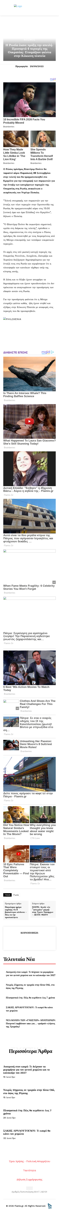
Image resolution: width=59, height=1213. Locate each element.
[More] (44, 941)
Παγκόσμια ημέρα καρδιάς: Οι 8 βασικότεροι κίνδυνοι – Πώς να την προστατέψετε (16, 912)
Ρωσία (16, 895)
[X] (22, 941)
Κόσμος (29, 39)
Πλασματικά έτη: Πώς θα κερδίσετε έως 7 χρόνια (30, 997)
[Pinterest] (29, 941)
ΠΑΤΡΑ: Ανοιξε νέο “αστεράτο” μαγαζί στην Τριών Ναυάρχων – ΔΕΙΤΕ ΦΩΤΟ (42, 911)
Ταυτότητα (29, 1170)
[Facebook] (14, 941)
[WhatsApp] (37, 941)
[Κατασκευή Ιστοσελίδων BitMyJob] (49, 1206)
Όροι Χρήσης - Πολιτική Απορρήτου (29, 1161)
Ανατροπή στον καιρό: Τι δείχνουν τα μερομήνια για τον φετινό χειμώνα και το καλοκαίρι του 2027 (31, 973)
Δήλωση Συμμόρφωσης (29, 1179)
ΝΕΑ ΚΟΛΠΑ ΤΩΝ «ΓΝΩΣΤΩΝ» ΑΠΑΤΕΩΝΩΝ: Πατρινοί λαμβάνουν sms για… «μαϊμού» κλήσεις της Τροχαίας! (31, 1023)
